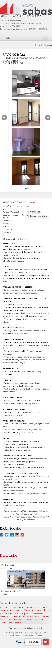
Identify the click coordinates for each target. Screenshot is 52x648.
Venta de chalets (32, 610)
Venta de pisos (22, 613)
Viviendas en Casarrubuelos (12, 607)
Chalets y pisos (33, 607)
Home (37, 45)
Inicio (7, 37)
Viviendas (48, 45)
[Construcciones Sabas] (26, 4)
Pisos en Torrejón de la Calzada (19, 619)
